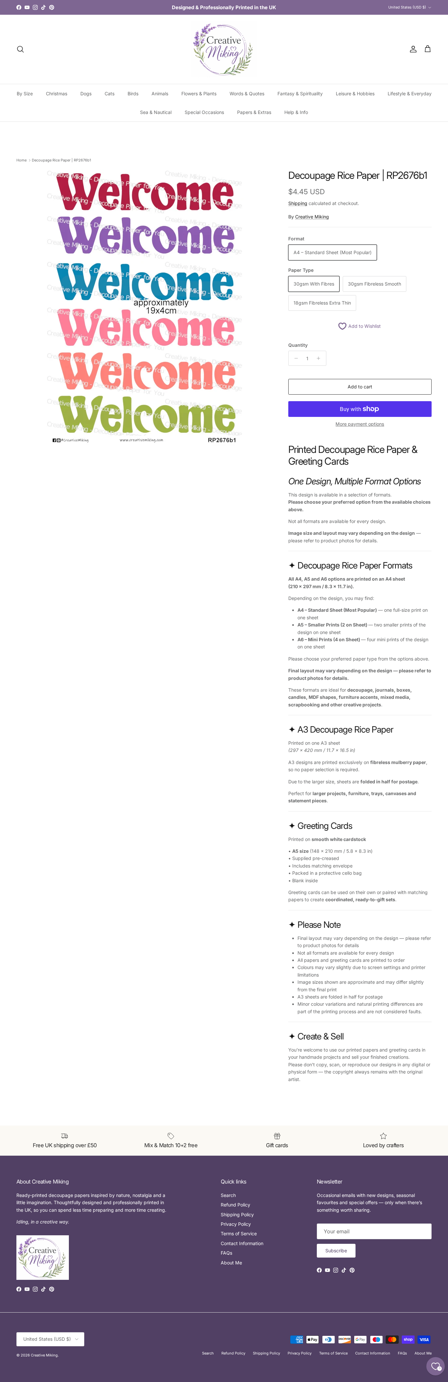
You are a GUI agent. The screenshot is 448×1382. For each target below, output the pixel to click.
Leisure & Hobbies (355, 93)
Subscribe (336, 1250)
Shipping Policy (237, 1214)
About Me (231, 1262)
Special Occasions (204, 112)
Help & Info (296, 112)
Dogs (86, 93)
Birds (133, 93)
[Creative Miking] (224, 49)
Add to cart (360, 386)
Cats (109, 93)
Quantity (298, 345)
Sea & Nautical (156, 112)
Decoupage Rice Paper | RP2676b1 (61, 160)
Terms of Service (239, 1233)
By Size (25, 93)
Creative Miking (312, 216)
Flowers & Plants (198, 93)
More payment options (360, 424)
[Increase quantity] (320, 358)
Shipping (297, 203)
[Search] (20, 49)
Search (228, 1195)
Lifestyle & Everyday (410, 93)
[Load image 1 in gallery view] (145, 308)
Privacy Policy (236, 1224)
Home (21, 160)
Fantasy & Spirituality (300, 93)
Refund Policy (235, 1204)
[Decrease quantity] (294, 358)
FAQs (226, 1253)
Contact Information (242, 1243)
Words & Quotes (247, 93)
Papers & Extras (254, 112)
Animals (160, 93)
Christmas (56, 93)
